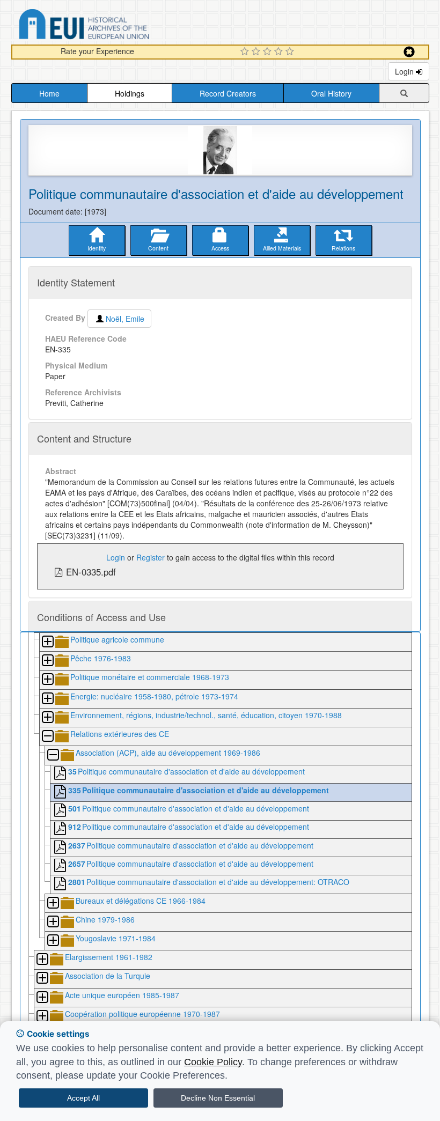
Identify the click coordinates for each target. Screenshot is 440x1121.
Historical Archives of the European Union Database (114, 26)
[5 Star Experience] (291, 52)
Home (49, 93)
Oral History (331, 93)
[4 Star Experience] (279, 52)
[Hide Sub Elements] (47, 736)
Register (150, 557)
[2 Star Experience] (257, 52)
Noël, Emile (125, 318)
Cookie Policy (213, 1062)
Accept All (83, 1098)
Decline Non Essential (218, 1098)
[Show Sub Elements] (47, 642)
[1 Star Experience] (246, 52)
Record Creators (228, 93)
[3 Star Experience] (268, 52)
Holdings (129, 93)
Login (405, 71)
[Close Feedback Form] (409, 52)
